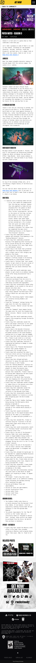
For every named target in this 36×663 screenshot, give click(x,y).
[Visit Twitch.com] (22, 596)
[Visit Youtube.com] (5, 596)
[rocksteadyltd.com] (22, 602)
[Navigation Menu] (33, 2)
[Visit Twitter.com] (14, 596)
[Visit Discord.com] (26, 596)
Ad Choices (29, 657)
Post (25, 29)
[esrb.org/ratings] (18, 645)
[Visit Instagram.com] (9, 596)
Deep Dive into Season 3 (10, 54)
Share (32, 29)
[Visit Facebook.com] (18, 596)
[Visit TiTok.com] (30, 596)
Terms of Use (19, 657)
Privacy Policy (8, 657)
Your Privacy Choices (18, 661)
